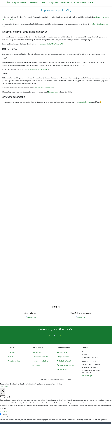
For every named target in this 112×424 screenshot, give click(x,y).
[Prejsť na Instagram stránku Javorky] (50, 338)
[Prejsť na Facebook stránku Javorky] (56, 338)
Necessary (4, 414)
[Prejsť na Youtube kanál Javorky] (61, 338)
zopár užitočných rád (84, 102)
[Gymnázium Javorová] (12, 2)
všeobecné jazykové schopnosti (43, 88)
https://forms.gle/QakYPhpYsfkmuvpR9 (51, 44)
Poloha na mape (87, 376)
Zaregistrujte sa (53, 92)
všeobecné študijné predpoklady (38, 69)
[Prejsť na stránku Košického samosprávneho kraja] (31, 317)
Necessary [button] (3, 411)
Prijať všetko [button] (4, 387)
